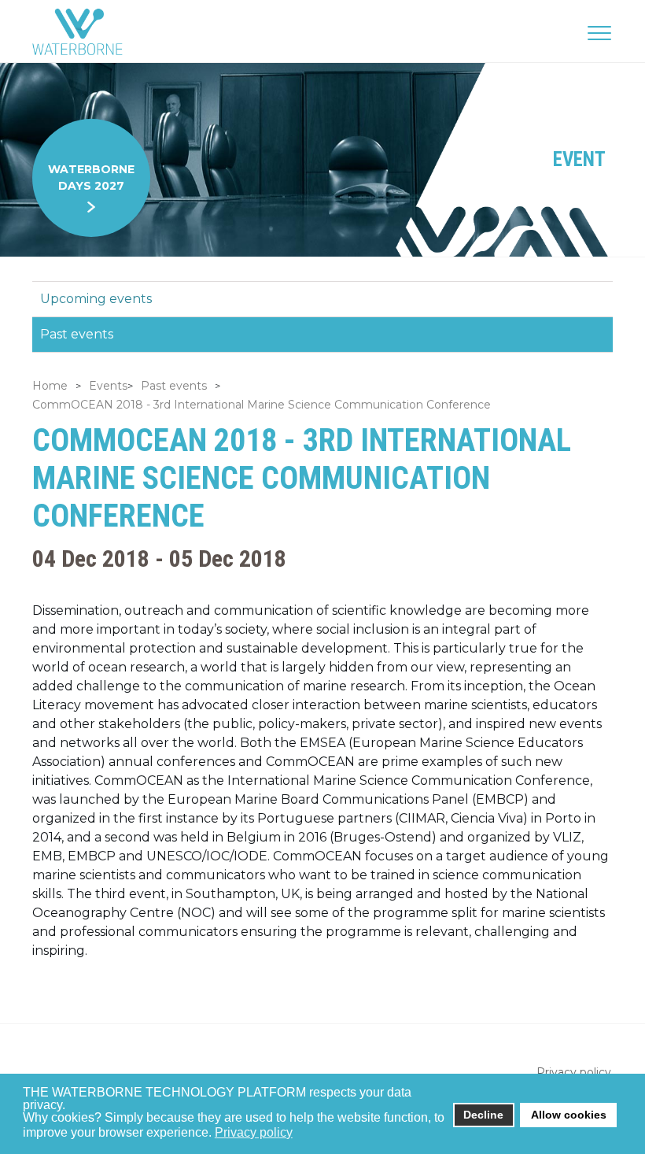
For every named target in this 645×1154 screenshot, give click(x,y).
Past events (76, 334)
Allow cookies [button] (568, 1114)
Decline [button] (483, 1114)
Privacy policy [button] (254, 1132)
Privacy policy (573, 1072)
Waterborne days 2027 (91, 177)
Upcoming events (96, 298)
